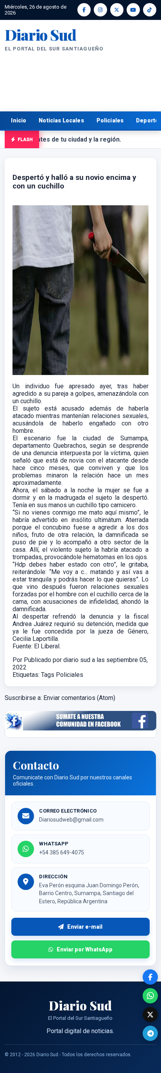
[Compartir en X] (150, 1014)
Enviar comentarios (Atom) (79, 698)
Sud (40, 35)
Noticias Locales (61, 120)
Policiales (110, 120)
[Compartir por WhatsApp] (150, 995)
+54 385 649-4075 (61, 852)
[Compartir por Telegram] (150, 1033)
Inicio (18, 120)
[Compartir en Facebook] (150, 977)
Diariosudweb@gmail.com (71, 819)
